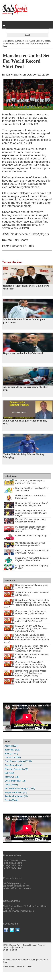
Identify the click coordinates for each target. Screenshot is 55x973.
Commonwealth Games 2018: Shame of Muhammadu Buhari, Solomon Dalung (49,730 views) (30, 664)
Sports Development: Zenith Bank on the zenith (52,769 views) (31, 620)
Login (5, 950)
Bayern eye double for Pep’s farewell (23, 353)
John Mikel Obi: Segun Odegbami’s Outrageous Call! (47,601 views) (32, 680)
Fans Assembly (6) (13, 765)
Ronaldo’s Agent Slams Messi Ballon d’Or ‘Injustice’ (26, 287)
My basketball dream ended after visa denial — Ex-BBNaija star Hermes (30, 529)
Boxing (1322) (11, 753)
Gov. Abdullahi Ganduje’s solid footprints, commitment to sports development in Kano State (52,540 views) (26, 638)
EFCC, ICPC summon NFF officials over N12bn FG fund (32, 551)
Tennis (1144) (11, 800)
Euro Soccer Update (40, 40)
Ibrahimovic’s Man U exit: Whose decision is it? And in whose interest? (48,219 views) (30, 673)
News (25, 40)
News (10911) (11, 785)
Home (18, 40)
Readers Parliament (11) (16, 796)
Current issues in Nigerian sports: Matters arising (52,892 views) (31, 612)
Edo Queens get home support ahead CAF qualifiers (29, 481)
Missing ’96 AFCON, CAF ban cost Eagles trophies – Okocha (31, 559)
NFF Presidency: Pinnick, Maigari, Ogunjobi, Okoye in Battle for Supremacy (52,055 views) (31, 648)
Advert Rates (18, 947)
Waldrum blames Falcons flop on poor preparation (24, 321)
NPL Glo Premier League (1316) (20, 788)
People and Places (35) (16, 792)
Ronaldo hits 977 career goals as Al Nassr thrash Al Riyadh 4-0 (32, 504)
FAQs (6, 945)
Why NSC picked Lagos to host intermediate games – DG (30, 544)
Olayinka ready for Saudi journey (30, 535)
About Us (41, 945)
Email (6, 962)
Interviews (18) (11, 777)
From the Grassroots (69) (16, 769)
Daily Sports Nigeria (20, 960)
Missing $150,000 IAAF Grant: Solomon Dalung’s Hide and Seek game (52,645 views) (31, 628)
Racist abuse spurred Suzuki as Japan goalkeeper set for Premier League (31, 513)
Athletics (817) (11, 746)
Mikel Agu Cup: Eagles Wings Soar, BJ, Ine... (25, 422)
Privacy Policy (15, 945)
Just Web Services (24, 967)
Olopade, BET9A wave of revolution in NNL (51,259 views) (32, 656)
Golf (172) (9, 773)
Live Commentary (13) (15, 781)
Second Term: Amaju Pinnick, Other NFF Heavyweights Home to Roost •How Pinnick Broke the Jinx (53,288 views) (27, 603)
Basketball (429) (12, 750)
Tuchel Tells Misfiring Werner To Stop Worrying (23, 456)
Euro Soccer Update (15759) (18, 761)
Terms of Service (29, 945)
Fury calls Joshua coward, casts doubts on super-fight (30, 520)
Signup (13, 950)
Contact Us (7, 947)
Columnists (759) (13, 757)
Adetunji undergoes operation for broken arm (25, 388)
